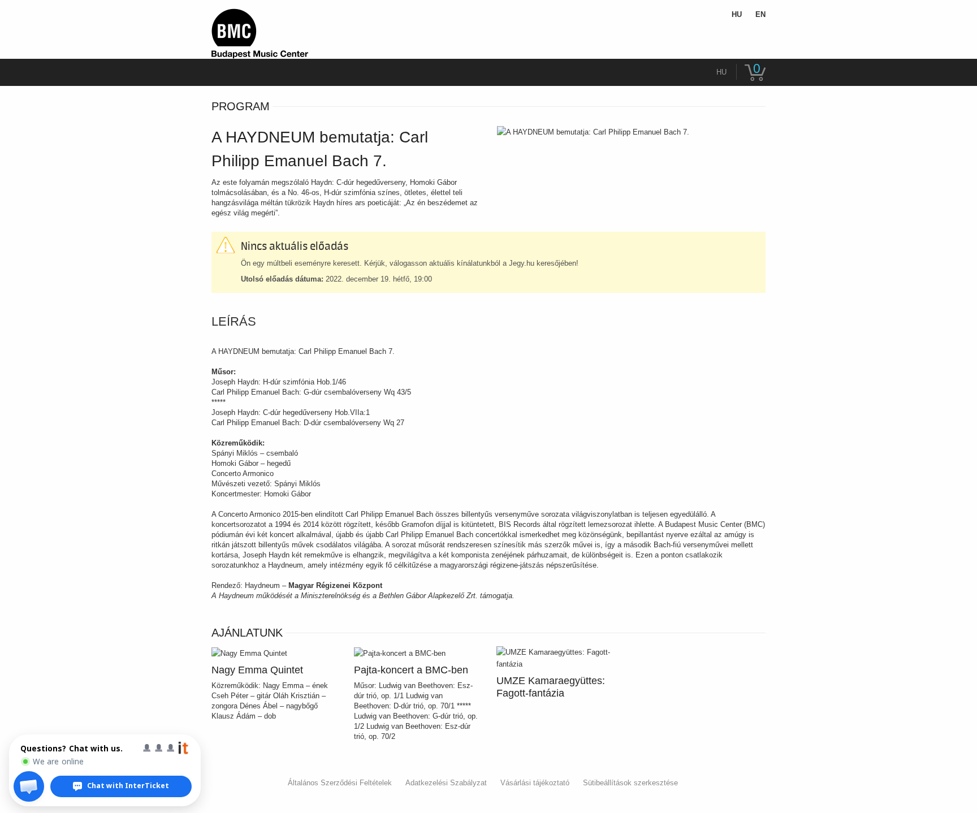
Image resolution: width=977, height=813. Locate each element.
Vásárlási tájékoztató (534, 783)
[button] (29, 786)
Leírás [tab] (233, 321)
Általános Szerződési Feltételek (340, 783)
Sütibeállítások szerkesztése (630, 783)
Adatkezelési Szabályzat (446, 783)
